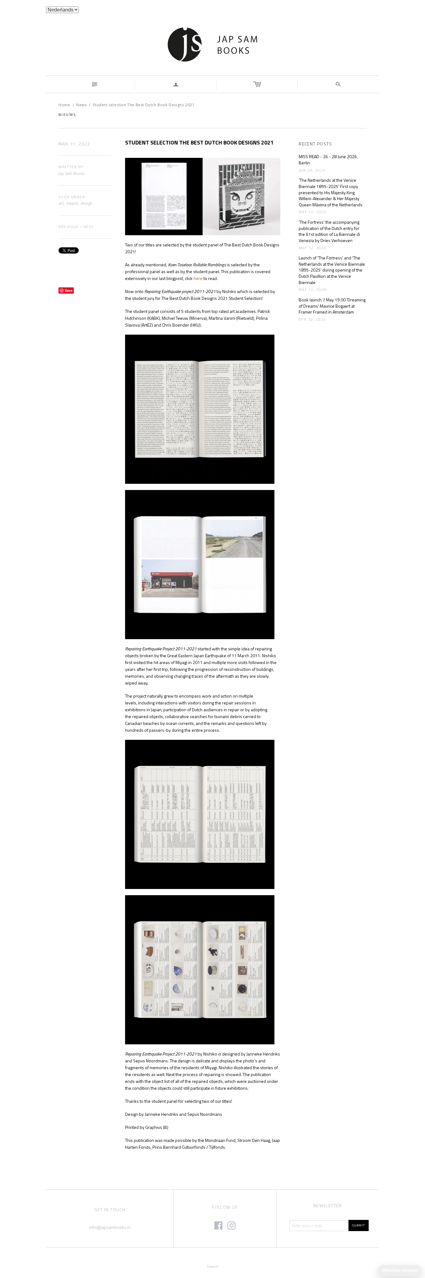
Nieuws (67, 114)
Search (212, 1266)
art (60, 203)
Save (68, 290)
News (81, 105)
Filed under (71, 197)
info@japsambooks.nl (109, 1227)
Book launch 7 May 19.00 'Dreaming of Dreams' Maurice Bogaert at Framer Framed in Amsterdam (332, 306)
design (86, 203)
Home (64, 105)
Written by (71, 167)
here (198, 278)
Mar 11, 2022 (74, 144)
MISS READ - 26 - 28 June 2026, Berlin (328, 159)
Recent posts (315, 144)
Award (72, 203)
